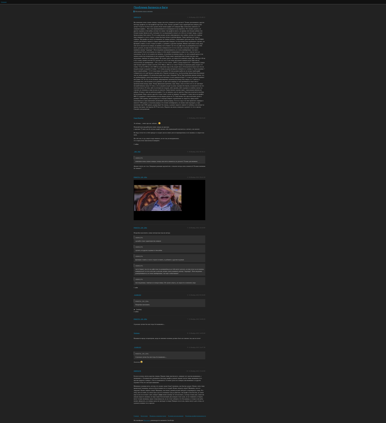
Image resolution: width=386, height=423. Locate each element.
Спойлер (139, 309)
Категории (144, 416)
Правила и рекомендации (158, 416)
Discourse (147, 420)
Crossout (4, 2)
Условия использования (175, 416)
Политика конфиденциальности (195, 416)
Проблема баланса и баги (151, 7)
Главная (136, 416)
